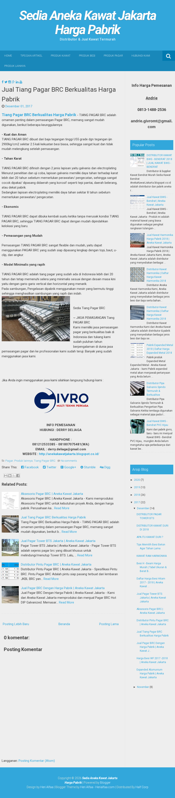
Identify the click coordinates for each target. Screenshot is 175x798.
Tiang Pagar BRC (44, 460)
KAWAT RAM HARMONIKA (152, 555)
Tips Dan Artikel (31, 55)
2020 (137, 479)
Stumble (89, 467)
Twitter (51, 467)
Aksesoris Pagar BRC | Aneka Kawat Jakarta (52, 494)
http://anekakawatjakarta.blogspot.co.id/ (69, 454)
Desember (143, 508)
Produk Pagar (113, 55)
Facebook (31, 467)
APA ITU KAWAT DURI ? (150, 537)
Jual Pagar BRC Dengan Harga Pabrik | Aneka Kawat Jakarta (63, 588)
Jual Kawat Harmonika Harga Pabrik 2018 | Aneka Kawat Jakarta (160, 239)
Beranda (64, 624)
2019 (137, 487)
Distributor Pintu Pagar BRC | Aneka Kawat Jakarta (56, 564)
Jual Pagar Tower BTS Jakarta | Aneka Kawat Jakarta (58, 541)
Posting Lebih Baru (16, 624)
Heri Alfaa (46, 787)
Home (8, 55)
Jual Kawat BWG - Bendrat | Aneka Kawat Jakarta (157, 201)
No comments (69, 460)
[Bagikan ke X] (14, 475)
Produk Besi (87, 55)
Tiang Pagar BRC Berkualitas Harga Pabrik (39, 114)
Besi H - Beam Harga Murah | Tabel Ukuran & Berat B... (151, 567)
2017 (137, 502)
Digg (107, 467)
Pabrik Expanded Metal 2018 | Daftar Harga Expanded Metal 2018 (160, 349)
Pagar (9, 460)
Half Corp (142, 787)
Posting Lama (109, 624)
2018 (137, 494)
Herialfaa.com (105, 787)
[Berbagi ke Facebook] (18, 475)
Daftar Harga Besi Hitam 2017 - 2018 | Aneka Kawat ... (151, 582)
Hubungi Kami (140, 55)
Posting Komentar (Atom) (37, 761)
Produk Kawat (60, 55)
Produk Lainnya (15, 65)
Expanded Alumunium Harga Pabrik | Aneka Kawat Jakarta (150, 673)
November (143, 687)
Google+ (69, 467)
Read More (61, 508)
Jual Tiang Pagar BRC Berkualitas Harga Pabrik (53, 517)
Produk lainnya (23, 460)
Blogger (105, 782)
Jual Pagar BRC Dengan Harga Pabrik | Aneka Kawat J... (151, 647)
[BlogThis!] (10, 475)
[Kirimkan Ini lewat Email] (6, 475)
